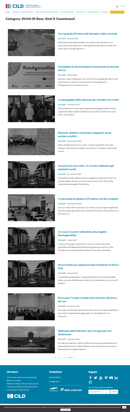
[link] (117, 6)
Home (8, 12)
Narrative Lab (117, 12)
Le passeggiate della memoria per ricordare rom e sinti (88, 100)
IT (120, 6)
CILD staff (61, 39)
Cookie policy (65, 409)
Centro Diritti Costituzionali (47, 12)
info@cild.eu (54, 382)
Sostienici (104, 12)
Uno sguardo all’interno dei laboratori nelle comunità (87, 34)
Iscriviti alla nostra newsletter (100, 387)
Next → (71, 357)
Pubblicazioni (92, 12)
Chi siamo (16, 12)
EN (123, 6)
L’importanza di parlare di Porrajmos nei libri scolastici (88, 199)
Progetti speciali (67, 12)
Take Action (80, 12)
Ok (124, 407)
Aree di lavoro (27, 12)
